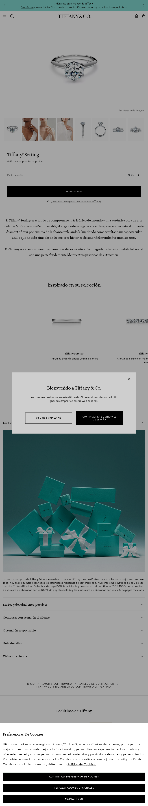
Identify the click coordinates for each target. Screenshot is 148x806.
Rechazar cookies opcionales (74, 788)
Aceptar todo (74, 799)
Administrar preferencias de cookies (74, 776)
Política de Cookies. (82, 764)
